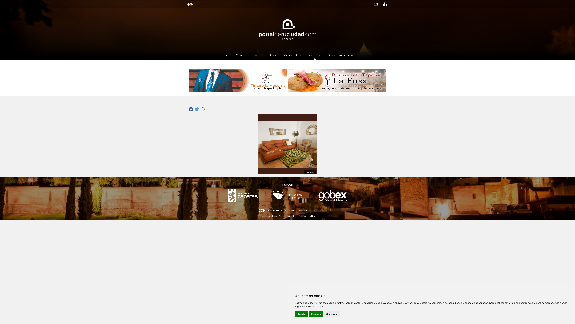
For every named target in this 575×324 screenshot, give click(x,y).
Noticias (271, 55)
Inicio (225, 55)
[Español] (189, 5)
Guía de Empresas (247, 55)
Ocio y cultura (292, 55)
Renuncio (316, 314)
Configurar (332, 314)
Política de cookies (307, 216)
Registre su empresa (340, 55)
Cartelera (314, 55)
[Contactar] (376, 4)
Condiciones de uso (268, 216)
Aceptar (302, 314)
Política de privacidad (288, 216)
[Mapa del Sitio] (385, 4)
